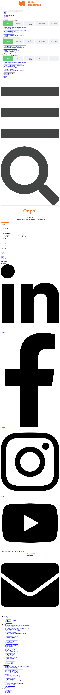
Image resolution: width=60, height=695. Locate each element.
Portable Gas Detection (11, 648)
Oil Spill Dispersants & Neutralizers (14, 669)
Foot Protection (10, 642)
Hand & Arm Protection (11, 640)
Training (8, 687)
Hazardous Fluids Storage (12, 671)
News (5, 688)
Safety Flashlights (10, 654)
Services (5, 682)
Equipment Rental (10, 686)
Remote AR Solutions (11, 678)
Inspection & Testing (11, 684)
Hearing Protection (10, 637)
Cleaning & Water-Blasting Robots (14, 676)
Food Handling (9, 662)
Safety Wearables (10, 679)
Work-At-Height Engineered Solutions (15, 683)
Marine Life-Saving (11, 655)
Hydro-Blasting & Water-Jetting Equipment (16, 633)
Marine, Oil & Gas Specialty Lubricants (15, 627)
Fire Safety (8, 650)
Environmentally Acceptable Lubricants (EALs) (17, 628)
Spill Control (6, 665)
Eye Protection (9, 638)
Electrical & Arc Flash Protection (14, 651)
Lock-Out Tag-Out (10, 653)
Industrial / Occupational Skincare (14, 630)
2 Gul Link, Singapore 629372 (10, 231)
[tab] (8, 23)
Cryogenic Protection (11, 659)
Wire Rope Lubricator (11, 632)
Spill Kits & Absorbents (11, 667)
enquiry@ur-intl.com (8, 245)
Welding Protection (10, 661)
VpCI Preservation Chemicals (13, 629)
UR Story (6, 616)
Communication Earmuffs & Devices (15, 680)
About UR (8, 617)
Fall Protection (9, 646)
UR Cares (8, 621)
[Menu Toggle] (1, 8)
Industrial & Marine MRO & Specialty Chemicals (17, 625)
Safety (5, 634)
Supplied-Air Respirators (12, 645)
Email (4, 243)
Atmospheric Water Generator (13, 675)
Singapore (5, 228)
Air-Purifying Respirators (12, 644)
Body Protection (10, 641)
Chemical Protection (11, 649)
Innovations (6, 674)
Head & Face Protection (12, 636)
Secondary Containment (12, 670)
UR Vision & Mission (11, 620)
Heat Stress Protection (11, 657)
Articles (8, 692)
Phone (4, 238)
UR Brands (9, 623)
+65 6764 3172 (6, 240)
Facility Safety (9, 663)
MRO (5, 624)
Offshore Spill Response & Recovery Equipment (17, 666)
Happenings (9, 690)
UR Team (8, 619)
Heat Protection (10, 658)
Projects (8, 691)
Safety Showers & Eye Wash (13, 672)
